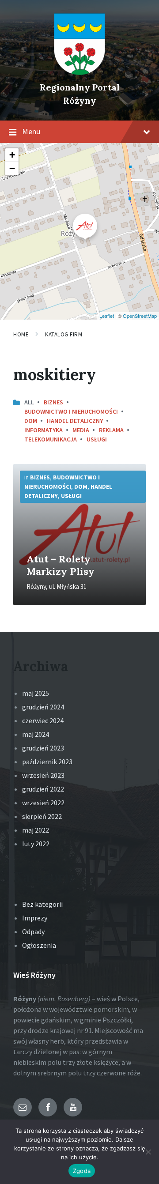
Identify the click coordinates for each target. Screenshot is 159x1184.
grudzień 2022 (43, 788)
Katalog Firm (63, 334)
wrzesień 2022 (43, 802)
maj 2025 (35, 693)
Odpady (33, 931)
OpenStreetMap (140, 315)
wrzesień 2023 (43, 775)
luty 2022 (35, 843)
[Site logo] (79, 72)
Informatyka (43, 430)
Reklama (111, 430)
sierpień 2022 (42, 816)
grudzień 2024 (43, 706)
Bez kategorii (42, 904)
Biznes (53, 402)
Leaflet (106, 315)
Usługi (97, 439)
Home (21, 334)
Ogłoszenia (39, 945)
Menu (31, 131)
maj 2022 (35, 830)
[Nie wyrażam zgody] (148, 1151)
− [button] (12, 168)
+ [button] (12, 154)
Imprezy (34, 917)
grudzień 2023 (43, 747)
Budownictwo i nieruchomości (71, 411)
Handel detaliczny (75, 421)
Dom (30, 421)
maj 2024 (35, 734)
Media (80, 430)
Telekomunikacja (50, 439)
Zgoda (82, 1170)
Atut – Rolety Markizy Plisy (60, 565)
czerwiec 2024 (43, 720)
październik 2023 (47, 761)
